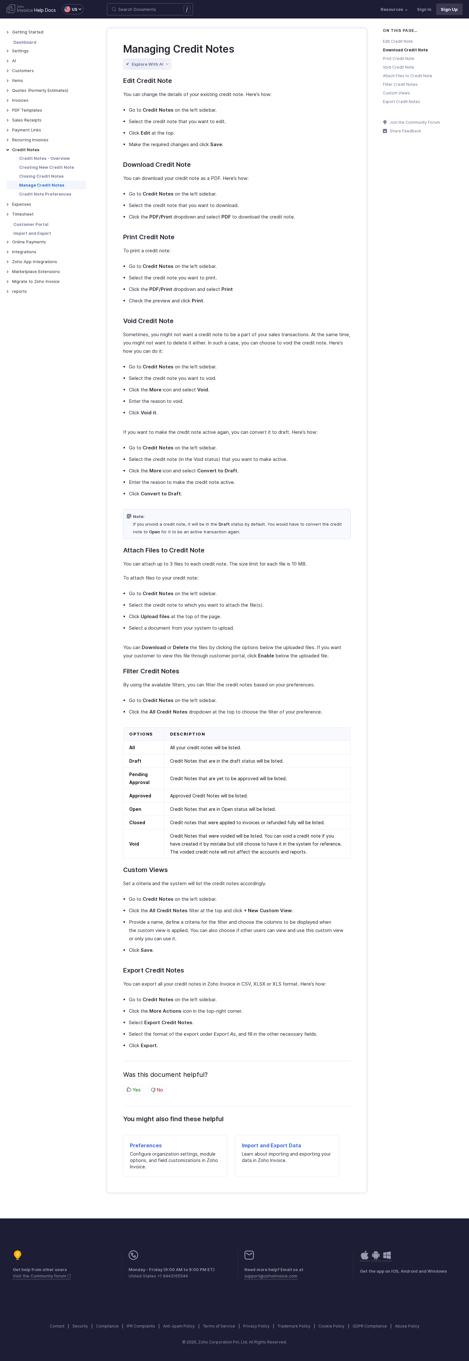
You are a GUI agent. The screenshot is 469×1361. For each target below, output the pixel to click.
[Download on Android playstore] (364, 1258)
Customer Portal (30, 224)
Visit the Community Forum (40, 1275)
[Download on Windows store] (387, 1258)
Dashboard (24, 42)
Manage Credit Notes (41, 185)
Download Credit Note (405, 50)
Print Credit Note (398, 58)
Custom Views (396, 93)
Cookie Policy (331, 1326)
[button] (70, 9)
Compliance (107, 1326)
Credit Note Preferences (45, 193)
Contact (57, 1326)
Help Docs (45, 10)
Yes (136, 1090)
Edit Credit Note (398, 41)
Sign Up (449, 9)
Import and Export (32, 233)
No (159, 1090)
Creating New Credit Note (46, 167)
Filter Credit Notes (400, 84)
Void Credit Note (398, 67)
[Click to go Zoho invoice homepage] (19, 9)
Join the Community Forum (414, 122)
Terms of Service (219, 1326)
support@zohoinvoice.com (270, 1275)
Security (80, 1326)
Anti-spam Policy (179, 1326)
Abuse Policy (407, 1326)
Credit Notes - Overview (44, 158)
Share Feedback (405, 131)
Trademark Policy (294, 1326)
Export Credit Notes (401, 101)
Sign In (424, 9)
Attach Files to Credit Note (407, 75)
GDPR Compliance (370, 1326)
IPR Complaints (141, 1326)
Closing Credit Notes (41, 176)
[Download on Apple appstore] (376, 1258)
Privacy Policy (256, 1326)
